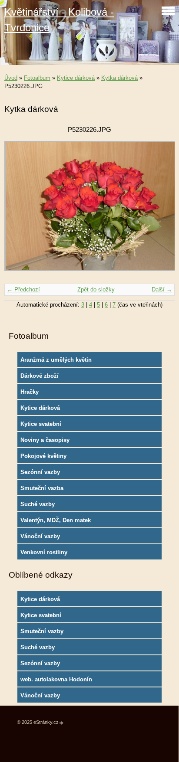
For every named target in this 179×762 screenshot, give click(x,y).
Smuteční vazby (41, 631)
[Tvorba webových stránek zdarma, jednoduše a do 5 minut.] (62, 723)
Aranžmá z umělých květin (56, 359)
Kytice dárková (76, 78)
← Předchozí (23, 289)
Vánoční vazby (40, 536)
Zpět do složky (96, 289)
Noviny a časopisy (45, 440)
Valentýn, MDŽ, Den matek (55, 520)
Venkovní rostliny (43, 552)
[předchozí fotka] (18, 210)
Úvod (10, 78)
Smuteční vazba (41, 488)
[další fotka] (160, 210)
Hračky (29, 392)
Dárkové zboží (39, 376)
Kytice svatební (40, 424)
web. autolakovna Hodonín (56, 679)
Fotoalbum (37, 78)
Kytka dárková (119, 78)
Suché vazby (37, 504)
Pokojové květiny (43, 456)
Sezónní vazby (40, 472)
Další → (162, 289)
